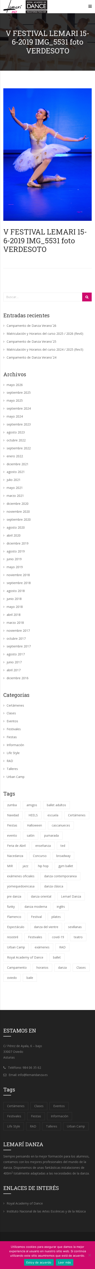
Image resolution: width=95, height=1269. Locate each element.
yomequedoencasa (20, 886)
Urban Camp (16, 777)
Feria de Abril (16, 845)
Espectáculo (15, 927)
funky (11, 906)
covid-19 (58, 937)
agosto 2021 (16, 472)
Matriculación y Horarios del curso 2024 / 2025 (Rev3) (45, 349)
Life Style (13, 753)
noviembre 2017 (18, 630)
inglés (61, 906)
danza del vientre (46, 927)
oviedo (12, 978)
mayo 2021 (15, 488)
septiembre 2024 (19, 408)
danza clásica (53, 886)
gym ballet (65, 866)
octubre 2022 (16, 440)
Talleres (12, 769)
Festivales (14, 729)
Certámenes (15, 705)
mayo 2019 (15, 567)
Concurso (40, 856)
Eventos (12, 721)
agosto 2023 (16, 432)
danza (62, 967)
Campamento (17, 967)
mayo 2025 (15, 400)
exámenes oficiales (20, 876)
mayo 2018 (15, 607)
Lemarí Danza (71, 896)
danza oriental (41, 896)
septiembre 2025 (19, 392)
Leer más (64, 1262)
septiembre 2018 (19, 583)
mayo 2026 (15, 385)
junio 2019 (14, 559)
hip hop (43, 866)
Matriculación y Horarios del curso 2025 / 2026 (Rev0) (45, 333)
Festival (36, 917)
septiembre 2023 (19, 424)
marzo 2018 (15, 622)
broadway (63, 856)
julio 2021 (14, 480)
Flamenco (14, 917)
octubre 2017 (16, 638)
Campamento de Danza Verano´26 (31, 325)
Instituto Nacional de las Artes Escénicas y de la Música (46, 1211)
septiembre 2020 (19, 519)
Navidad (13, 815)
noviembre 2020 (18, 511)
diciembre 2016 (17, 678)
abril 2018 (14, 615)
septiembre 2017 (19, 646)
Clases (11, 713)
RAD (10, 761)
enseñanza (43, 845)
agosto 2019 (16, 551)
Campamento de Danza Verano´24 (31, 357)
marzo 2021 (15, 496)
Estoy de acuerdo (38, 1262)
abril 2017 (14, 670)
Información (15, 745)
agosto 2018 (16, 591)
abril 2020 (14, 535)
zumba (12, 805)
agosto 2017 (16, 654)
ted (63, 845)
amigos (32, 805)
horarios (42, 967)
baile (30, 978)
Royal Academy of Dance (25, 957)
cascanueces (61, 825)
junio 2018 (14, 599)
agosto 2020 (16, 527)
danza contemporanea (60, 876)
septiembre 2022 (19, 448)
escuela (53, 815)
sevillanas (75, 927)
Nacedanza (15, 856)
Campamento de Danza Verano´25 (31, 341)
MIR (10, 866)
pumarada (51, 835)
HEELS (33, 815)
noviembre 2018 (18, 575)
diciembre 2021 (17, 464)
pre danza (14, 896)
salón (30, 835)
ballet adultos (56, 805)
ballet (57, 957)
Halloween (34, 825)
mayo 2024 (15, 416)
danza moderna (36, 906)
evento (12, 835)
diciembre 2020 (17, 503)
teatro (78, 937)
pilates (56, 917)
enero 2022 (15, 456)
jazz (25, 866)
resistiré (12, 937)
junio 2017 (14, 662)
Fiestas (12, 737)
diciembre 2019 (17, 543)
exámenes (42, 947)
